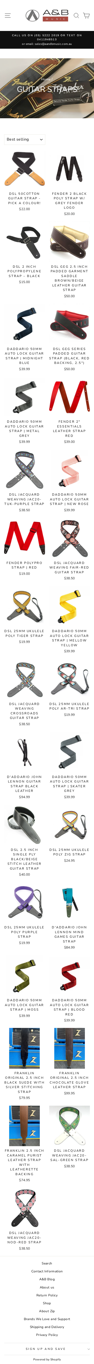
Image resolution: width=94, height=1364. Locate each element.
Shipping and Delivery (47, 1327)
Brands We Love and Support (47, 1319)
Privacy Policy (47, 1335)
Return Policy (47, 1295)
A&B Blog (47, 1279)
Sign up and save (46, 1349)
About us (47, 1287)
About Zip (47, 1311)
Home (45, 79)
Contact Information (47, 1271)
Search (47, 1263)
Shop (47, 1303)
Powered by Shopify (47, 1359)
